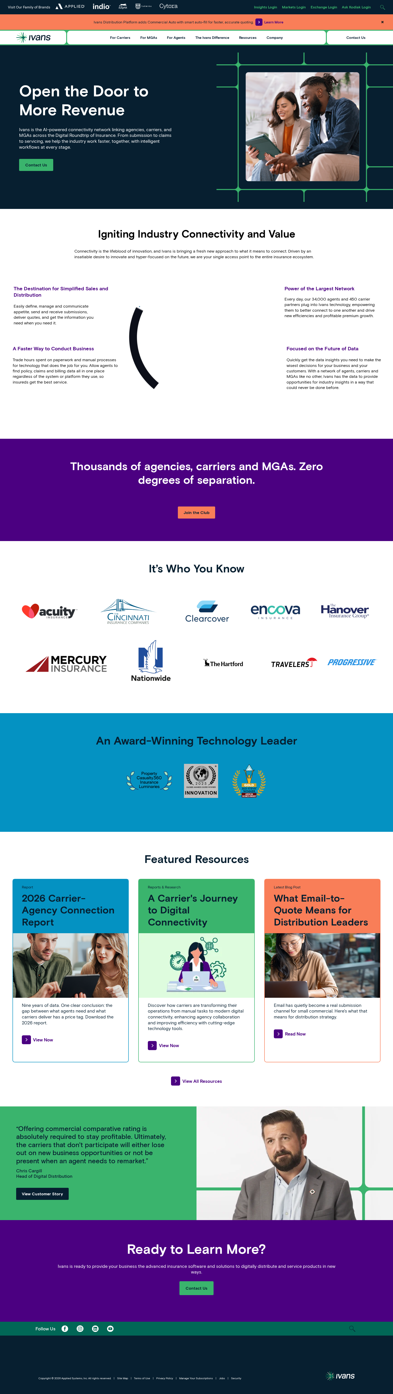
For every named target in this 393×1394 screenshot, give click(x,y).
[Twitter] (80, 1329)
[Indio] (101, 6)
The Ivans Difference (212, 37)
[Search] (383, 7)
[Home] (33, 37)
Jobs (222, 1378)
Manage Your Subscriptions (196, 1378)
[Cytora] (168, 6)
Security (236, 1378)
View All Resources (202, 1081)
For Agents (176, 37)
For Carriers (120, 37)
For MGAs (148, 37)
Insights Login (265, 7)
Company (275, 37)
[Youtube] (110, 1329)
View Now (43, 1039)
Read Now (295, 1033)
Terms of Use (142, 1378)
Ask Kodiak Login (356, 7)
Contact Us (355, 37)
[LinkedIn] (95, 1329)
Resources (248, 37)
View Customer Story (42, 1193)
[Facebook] (65, 1329)
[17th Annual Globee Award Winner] (201, 781)
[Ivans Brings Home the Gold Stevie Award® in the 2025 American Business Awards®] (249, 781)
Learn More (273, 22)
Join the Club (196, 512)
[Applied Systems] (70, 6)
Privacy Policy (164, 1378)
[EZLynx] (123, 6)
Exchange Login (324, 7)
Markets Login (294, 7)
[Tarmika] (143, 6)
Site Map (122, 1378)
